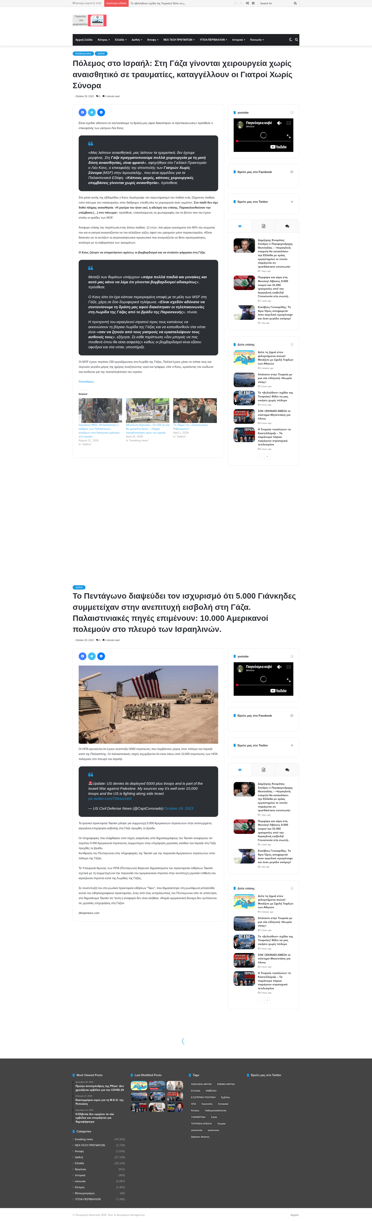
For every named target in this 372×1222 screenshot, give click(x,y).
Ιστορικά (237, 39)
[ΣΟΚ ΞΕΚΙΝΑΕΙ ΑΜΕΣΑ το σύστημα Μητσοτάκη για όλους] (244, 416)
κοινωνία (80, 1181)
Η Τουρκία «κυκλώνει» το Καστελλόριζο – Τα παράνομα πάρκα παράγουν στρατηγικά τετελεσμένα (274, 437)
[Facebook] (82, 112)
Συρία (214, 1117)
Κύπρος (103, 39)
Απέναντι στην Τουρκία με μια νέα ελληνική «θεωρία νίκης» (275, 378)
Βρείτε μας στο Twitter (253, 201)
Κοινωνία (256, 39)
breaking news (83, 53)
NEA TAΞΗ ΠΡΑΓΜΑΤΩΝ (178, 39)
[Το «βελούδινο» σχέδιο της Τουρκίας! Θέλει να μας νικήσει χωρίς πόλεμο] (244, 398)
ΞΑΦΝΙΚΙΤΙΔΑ (198, 1117)
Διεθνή (136, 39)
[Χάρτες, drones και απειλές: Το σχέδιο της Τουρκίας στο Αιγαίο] (175, 1107)
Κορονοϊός (207, 1104)
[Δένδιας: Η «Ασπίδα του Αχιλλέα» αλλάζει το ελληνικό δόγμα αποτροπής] (157, 1107)
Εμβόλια (225, 1097)
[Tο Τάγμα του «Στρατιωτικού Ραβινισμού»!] (195, 410)
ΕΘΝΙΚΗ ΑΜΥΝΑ (226, 1084)
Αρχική (294, 1214)
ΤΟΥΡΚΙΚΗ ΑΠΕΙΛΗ (201, 1123)
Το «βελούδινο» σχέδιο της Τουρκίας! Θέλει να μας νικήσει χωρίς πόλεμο (275, 396)
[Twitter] (92, 112)
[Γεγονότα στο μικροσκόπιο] (90, 20)
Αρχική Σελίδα (83, 39)
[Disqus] (148, 516)
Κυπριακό (223, 1104)
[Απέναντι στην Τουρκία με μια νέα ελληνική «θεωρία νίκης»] (244, 380)
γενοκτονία (196, 1130)
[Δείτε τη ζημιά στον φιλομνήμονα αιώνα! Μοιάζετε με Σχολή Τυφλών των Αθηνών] (244, 357)
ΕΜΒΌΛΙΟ (211, 1090)
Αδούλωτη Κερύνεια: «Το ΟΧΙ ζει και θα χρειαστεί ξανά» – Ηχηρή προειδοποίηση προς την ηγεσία (147, 428)
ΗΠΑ (193, 1104)
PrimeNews (86, 381)
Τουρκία (221, 1123)
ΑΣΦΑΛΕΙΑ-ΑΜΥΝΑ (201, 1084)
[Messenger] (101, 112)
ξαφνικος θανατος (200, 1137)
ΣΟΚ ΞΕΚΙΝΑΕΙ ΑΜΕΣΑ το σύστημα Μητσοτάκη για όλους (274, 414)
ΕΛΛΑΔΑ (195, 1090)
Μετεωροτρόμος (85, 1193)
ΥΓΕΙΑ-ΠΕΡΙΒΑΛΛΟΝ (212, 39)
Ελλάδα (119, 39)
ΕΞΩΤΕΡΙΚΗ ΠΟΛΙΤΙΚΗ (203, 1097)
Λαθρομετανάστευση (215, 1110)
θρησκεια (80, 1169)
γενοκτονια (213, 1130)
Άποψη (151, 39)
